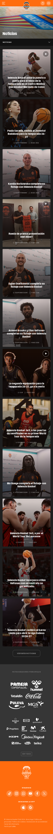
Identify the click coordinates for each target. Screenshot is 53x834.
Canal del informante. (11, 824)
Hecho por (10, 826)
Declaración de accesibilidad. (37, 822)
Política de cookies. (19, 822)
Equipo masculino (21, 242)
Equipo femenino (21, 143)
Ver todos (26, 754)
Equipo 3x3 (21, 442)
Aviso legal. (30, 819)
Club (21, 93)
